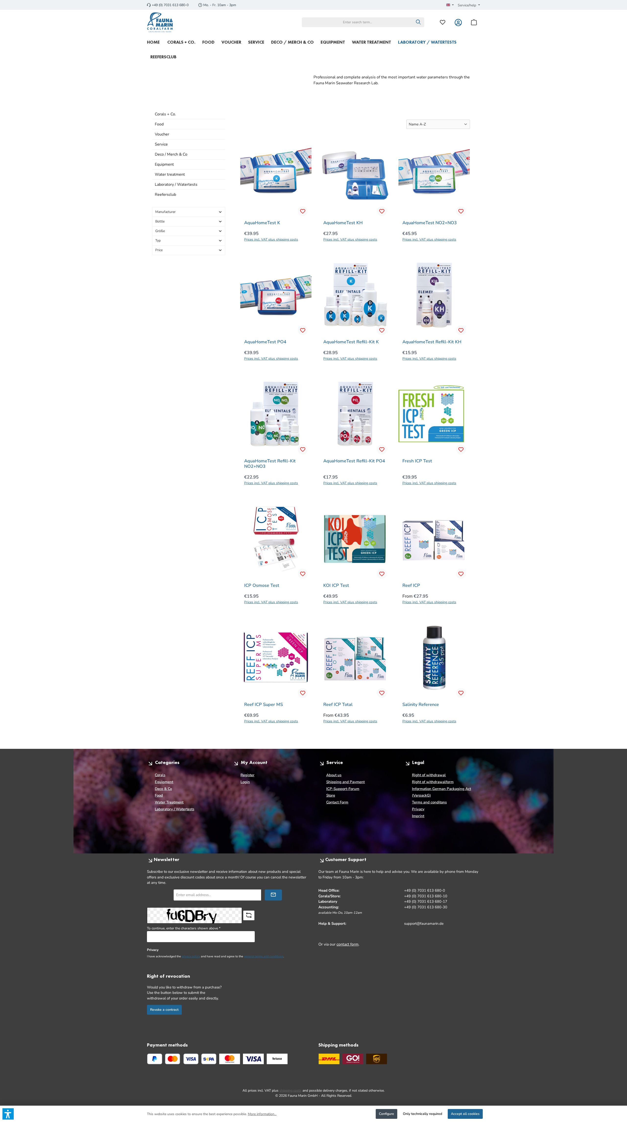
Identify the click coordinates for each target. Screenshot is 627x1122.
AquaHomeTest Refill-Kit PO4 (354, 461)
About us (333, 775)
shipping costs (290, 1090)
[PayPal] (154, 1058)
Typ (158, 240)
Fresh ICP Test (417, 461)
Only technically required (422, 1113)
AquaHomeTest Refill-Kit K (351, 342)
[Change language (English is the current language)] (450, 5)
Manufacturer (165, 212)
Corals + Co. (165, 114)
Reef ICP (411, 585)
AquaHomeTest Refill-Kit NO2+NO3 (270, 463)
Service (161, 144)
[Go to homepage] (160, 22)
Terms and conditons (429, 802)
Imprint (418, 816)
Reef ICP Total (338, 704)
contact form (348, 944)
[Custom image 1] (229, 1058)
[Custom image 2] (253, 1058)
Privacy (418, 809)
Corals (160, 775)
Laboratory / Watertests (176, 184)
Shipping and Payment (345, 781)
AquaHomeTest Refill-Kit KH (431, 342)
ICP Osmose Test (261, 585)
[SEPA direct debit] (209, 1058)
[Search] (418, 22)
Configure (386, 1113)
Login (245, 781)
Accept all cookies (465, 1113)
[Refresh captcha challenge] (249, 915)
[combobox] (357, 22)
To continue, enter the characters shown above (183, 928)
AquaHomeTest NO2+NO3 (429, 222)
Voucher (162, 134)
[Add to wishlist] (303, 211)
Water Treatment (169, 802)
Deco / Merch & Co (171, 154)
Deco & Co (163, 788)
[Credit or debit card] (182, 1058)
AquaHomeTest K (262, 222)
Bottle (160, 221)
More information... (262, 1114)
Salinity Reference (420, 704)
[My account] (458, 22)
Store (330, 795)
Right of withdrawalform (433, 781)
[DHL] (329, 1058)
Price (159, 250)
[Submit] (273, 894)
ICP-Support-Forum (342, 788)
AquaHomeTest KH (343, 222)
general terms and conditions (263, 956)
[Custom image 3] (277, 1058)
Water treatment (170, 174)
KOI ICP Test (336, 585)
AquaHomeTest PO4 (265, 342)
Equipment (164, 164)
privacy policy (191, 956)
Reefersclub (165, 194)
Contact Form (337, 802)
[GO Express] (352, 1058)
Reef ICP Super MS (263, 704)
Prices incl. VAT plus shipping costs (271, 239)
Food (159, 124)
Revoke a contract (164, 1009)
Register (247, 775)
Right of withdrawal (429, 775)
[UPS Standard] (376, 1058)
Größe (160, 231)
